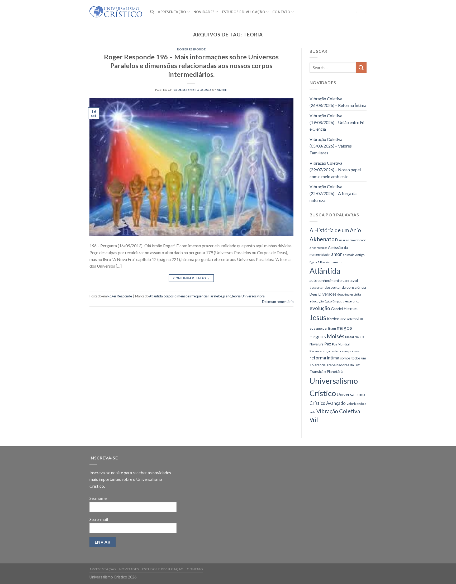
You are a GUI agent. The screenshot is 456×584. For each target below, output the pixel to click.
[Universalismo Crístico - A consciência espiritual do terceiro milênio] (115, 11)
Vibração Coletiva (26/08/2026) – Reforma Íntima (338, 102)
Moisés (335, 336)
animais (348, 255)
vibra (261, 296)
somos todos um (353, 358)
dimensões (182, 296)
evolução (320, 308)
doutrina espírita (349, 294)
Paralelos (215, 296)
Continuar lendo (191, 278)
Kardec (333, 318)
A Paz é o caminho (330, 262)
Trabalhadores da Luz (343, 365)
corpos (169, 296)
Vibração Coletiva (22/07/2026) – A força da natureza (333, 193)
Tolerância (318, 365)
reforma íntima (324, 357)
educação (317, 301)
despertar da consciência (345, 287)
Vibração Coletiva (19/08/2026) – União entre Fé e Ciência (337, 122)
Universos (248, 296)
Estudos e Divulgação (243, 12)
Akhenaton (324, 239)
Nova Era (317, 344)
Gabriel (337, 308)
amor (336, 254)
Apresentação (172, 12)
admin (222, 89)
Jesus (318, 317)
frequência (200, 296)
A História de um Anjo (335, 230)
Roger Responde (191, 49)
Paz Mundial (341, 344)
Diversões (327, 293)
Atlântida (156, 296)
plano (227, 296)
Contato (281, 12)
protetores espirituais (345, 351)
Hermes (351, 308)
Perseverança (320, 351)
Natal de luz (354, 337)
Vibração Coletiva (338, 411)
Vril (314, 419)
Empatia (338, 301)
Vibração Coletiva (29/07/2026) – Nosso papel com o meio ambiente (335, 169)
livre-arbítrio (349, 319)
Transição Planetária (326, 371)
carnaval (350, 280)
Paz (327, 343)
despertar (317, 287)
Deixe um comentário (277, 302)
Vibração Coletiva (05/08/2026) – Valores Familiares (331, 146)
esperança (352, 301)
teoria (236, 296)
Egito (328, 301)
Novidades (204, 12)
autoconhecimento (326, 280)
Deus (313, 294)
